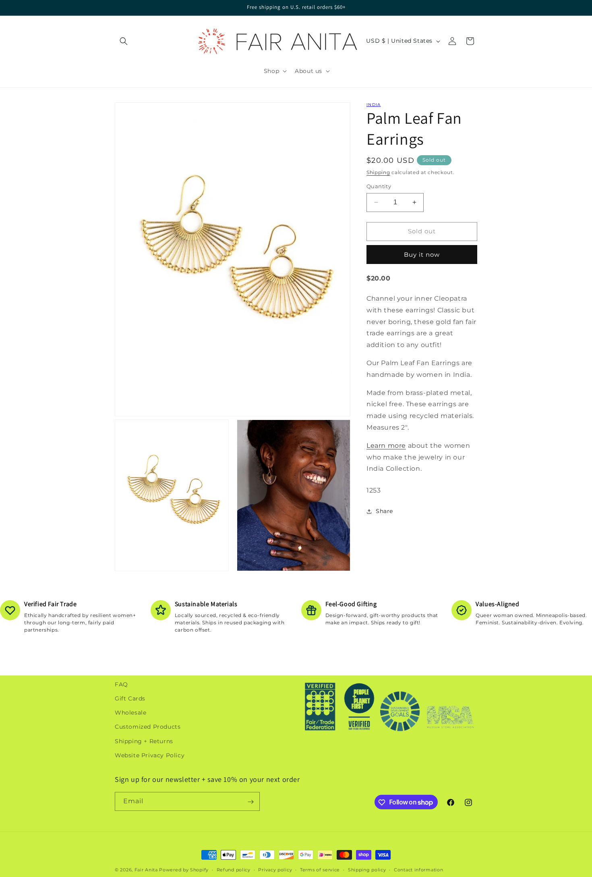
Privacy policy (275, 869)
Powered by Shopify (184, 870)
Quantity (378, 186)
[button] (123, 41)
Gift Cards (130, 698)
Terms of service (320, 869)
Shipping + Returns (144, 741)
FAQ (121, 684)
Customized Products (147, 727)
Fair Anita (146, 870)
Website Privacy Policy (149, 755)
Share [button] (384, 511)
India (373, 104)
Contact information (418, 869)
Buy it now (422, 254)
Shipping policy (367, 869)
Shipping (378, 172)
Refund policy (233, 869)
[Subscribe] (250, 801)
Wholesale (130, 712)
